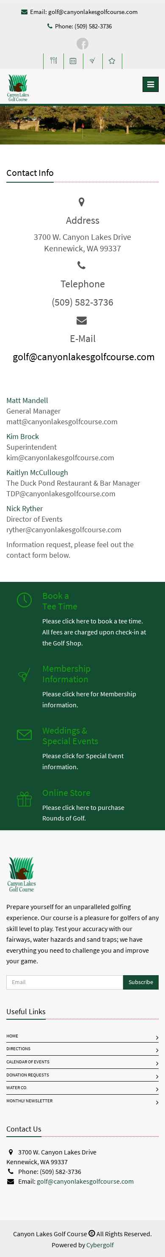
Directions (18, 1049)
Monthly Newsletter (29, 1101)
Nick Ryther (24, 508)
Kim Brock (22, 436)
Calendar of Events (28, 1062)
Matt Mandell (27, 400)
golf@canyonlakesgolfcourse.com (93, 12)
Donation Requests (27, 1075)
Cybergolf (100, 1244)
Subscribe (141, 982)
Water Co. (17, 1088)
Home (12, 1036)
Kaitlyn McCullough (37, 472)
